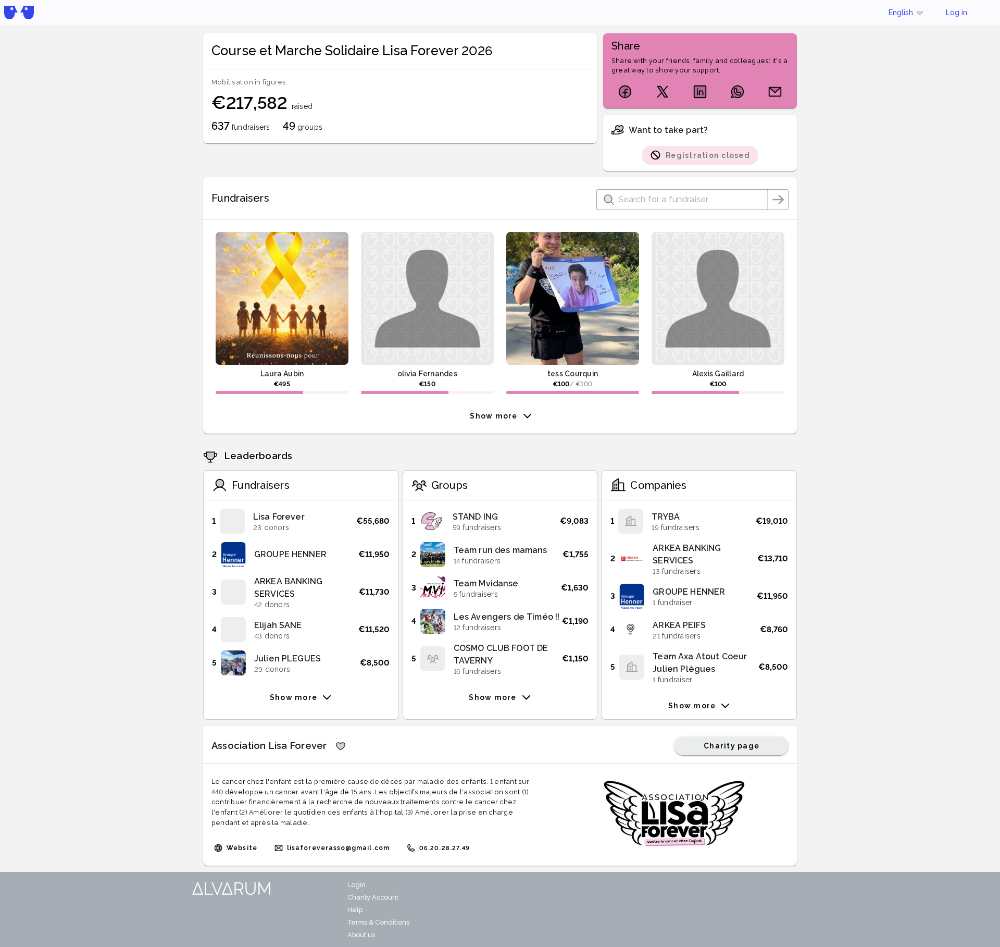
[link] (301, 521)
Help (354, 910)
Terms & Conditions (378, 922)
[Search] (778, 199)
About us (361, 935)
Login (356, 885)
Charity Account (372, 897)
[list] (301, 592)
